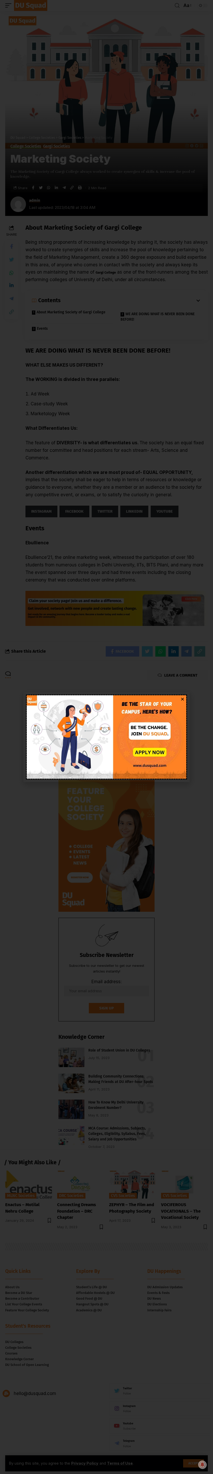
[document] (106, 737)
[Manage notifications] (202, 1464)
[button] (182, 699)
